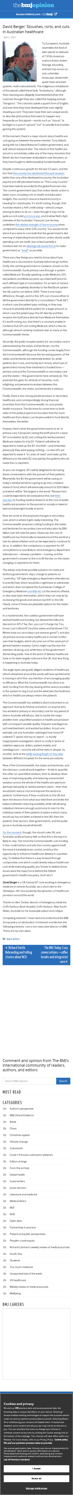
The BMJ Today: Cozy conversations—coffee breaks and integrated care (54, 955)
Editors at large (18, 1161)
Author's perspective (21, 1108)
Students (15, 1260)
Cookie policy (61, 1439)
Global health (17, 1174)
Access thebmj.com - (29, 14)
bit (39, 591)
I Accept (36, 1468)
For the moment (12, 832)
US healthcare (18, 1280)
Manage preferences (36, 1488)
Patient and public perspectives (28, 1234)
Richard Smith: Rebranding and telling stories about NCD (18, 952)
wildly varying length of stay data (44, 754)
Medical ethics (18, 1201)
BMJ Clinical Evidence (22, 1115)
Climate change (19, 1141)
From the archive (19, 1168)
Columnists (16, 1148)
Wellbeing (15, 1293)
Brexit (13, 1122)
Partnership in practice (23, 1227)
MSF (12, 1207)
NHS (12, 1214)
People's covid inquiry (22, 1240)
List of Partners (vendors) (17, 1459)
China (13, 1128)
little (34, 591)
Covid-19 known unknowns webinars (31, 1155)
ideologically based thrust (41, 246)
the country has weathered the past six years (38, 173)
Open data (16, 1221)
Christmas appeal (20, 1135)
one (29, 591)
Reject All (36, 1478)
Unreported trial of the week (26, 1273)
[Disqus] (36, 1012)
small (25, 250)
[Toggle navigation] (7, 5)
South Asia (16, 1253)
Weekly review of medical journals (29, 1286)
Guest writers (13, 939)
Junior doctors (18, 1188)
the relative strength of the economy (36, 224)
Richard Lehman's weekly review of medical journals (40, 1247)
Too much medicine (21, 1267)
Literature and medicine (23, 1194)
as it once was (32, 216)
